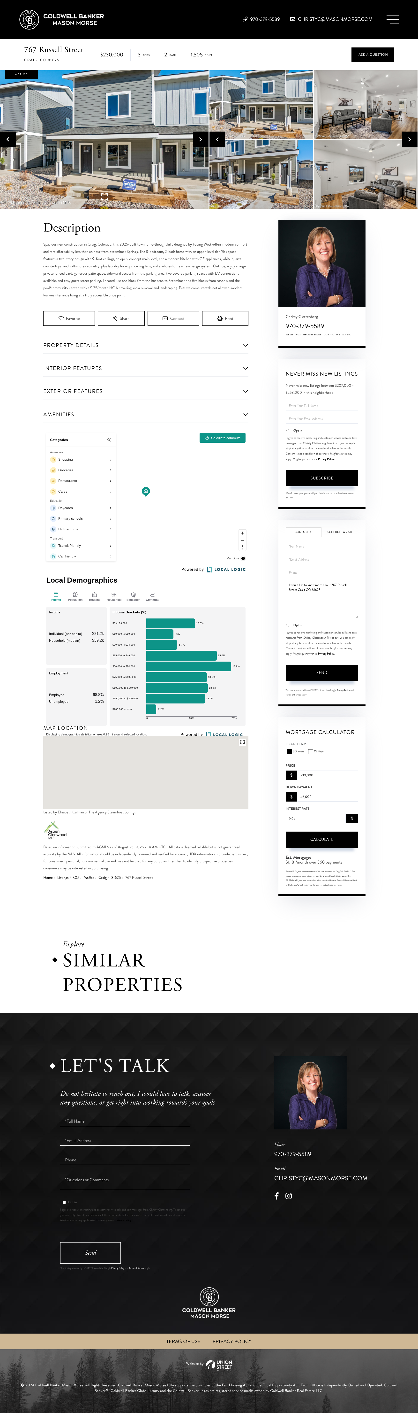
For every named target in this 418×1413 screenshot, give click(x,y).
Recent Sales (312, 334)
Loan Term (296, 744)
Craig (102, 877)
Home (48, 877)
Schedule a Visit (340, 532)
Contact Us (303, 532)
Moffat (88, 877)
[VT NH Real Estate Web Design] (209, 1366)
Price (290, 765)
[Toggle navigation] (393, 19)
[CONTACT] (372, 54)
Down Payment (299, 787)
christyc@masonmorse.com (335, 19)
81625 (116, 877)
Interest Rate (298, 808)
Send (322, 672)
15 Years (319, 751)
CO (76, 877)
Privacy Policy (326, 459)
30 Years (299, 751)
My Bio (346, 334)
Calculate (322, 839)
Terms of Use (183, 1341)
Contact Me (332, 334)
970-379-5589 (264, 19)
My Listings (293, 334)
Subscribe (322, 478)
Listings (63, 877)
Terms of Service (293, 694)
